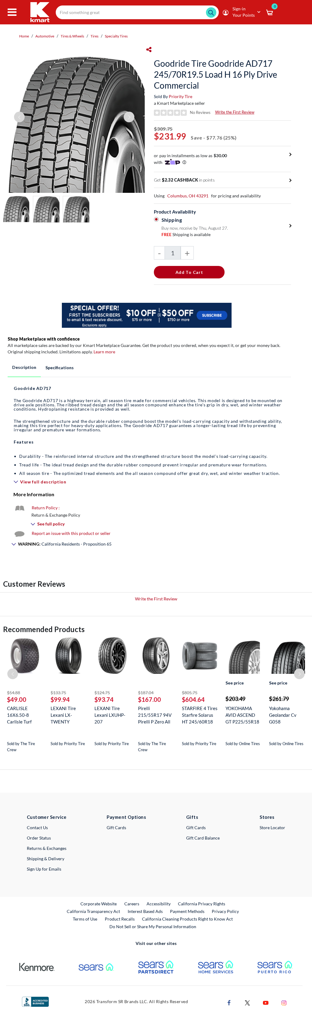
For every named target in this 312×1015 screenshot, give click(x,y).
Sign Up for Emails (44, 869)
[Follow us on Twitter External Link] (247, 1002)
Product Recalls (120, 918)
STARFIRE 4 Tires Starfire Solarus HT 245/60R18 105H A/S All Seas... (200, 715)
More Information (33, 494)
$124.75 (102, 692)
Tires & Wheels (72, 36)
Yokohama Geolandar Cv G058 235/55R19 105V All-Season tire (286, 715)
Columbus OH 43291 (187, 195)
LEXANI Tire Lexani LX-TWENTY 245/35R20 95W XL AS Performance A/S (68, 715)
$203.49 (235, 698)
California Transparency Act (93, 911)
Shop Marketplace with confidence (44, 338)
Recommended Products (44, 629)
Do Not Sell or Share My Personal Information (152, 926)
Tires (94, 36)
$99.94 (60, 699)
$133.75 (58, 692)
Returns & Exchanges (46, 848)
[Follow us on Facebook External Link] (229, 1002)
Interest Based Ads (145, 911)
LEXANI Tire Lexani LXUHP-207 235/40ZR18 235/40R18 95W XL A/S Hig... (111, 715)
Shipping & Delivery (45, 858)
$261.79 (279, 698)
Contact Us (37, 827)
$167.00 (149, 699)
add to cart (189, 272)
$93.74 (104, 699)
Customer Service (47, 817)
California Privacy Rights (201, 903)
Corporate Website (98, 903)
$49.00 (16, 699)
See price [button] (234, 682)
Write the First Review (234, 112)
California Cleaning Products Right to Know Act (187, 918)
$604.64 (193, 699)
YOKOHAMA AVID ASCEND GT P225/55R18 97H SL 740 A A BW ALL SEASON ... (243, 715)
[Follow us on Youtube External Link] (266, 1002)
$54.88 (13, 692)
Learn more (104, 351)
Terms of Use (85, 918)
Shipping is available (186, 234)
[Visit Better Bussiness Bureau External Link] (35, 1001)
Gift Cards (116, 827)
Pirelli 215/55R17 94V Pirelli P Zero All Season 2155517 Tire (155, 715)
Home (24, 36)
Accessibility (159, 903)
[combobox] (137, 12)
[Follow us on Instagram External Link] (284, 1002)
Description (24, 367)
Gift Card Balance (203, 837)
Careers (132, 903)
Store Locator (272, 827)
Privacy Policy (225, 911)
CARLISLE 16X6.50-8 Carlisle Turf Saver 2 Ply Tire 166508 (23, 715)
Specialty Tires (116, 36)
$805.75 (189, 692)
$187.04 (146, 692)
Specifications (59, 367)
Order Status (39, 837)
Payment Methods (187, 911)
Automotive (44, 36)
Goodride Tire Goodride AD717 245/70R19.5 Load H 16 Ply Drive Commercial (215, 74)
